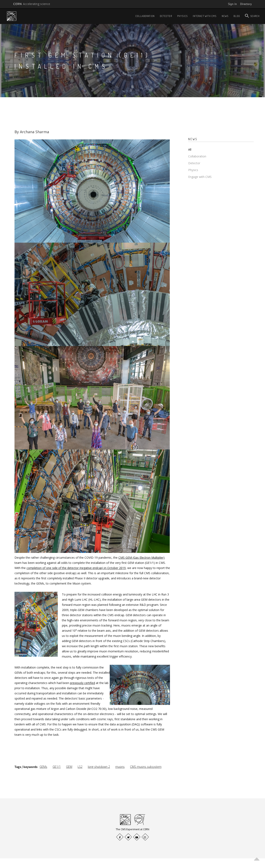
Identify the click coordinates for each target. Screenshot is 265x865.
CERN (31, 4)
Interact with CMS (204, 16)
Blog (237, 16)
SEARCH (255, 16)
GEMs (43, 767)
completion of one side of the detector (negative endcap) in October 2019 (76, 568)
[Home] (11, 16)
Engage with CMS (200, 177)
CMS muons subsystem (145, 767)
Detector (166, 16)
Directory (246, 4)
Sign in (232, 4)
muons (120, 767)
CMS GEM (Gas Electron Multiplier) (141, 557)
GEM (69, 767)
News (225, 16)
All (189, 149)
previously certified (82, 683)
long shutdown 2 (99, 767)
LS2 (80, 767)
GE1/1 (57, 767)
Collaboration (145, 16)
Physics (182, 16)
